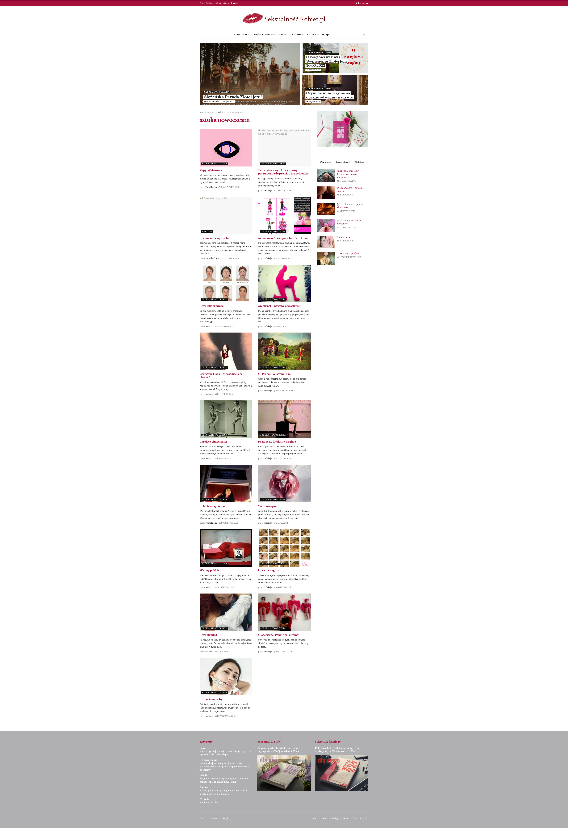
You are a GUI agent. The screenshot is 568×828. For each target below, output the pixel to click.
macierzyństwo (241, 766)
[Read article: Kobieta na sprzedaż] (226, 483)
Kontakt (234, 3)
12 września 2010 (226, 716)
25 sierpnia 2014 (284, 391)
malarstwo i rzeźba (237, 790)
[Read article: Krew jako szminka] (226, 283)
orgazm (210, 751)
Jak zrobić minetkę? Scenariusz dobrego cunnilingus (348, 174)
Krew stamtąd (208, 634)
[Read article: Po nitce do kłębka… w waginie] (284, 419)
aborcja (227, 766)
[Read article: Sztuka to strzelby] (226, 677)
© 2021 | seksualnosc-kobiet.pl (214, 818)
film (223, 790)
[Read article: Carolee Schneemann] (226, 419)
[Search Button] (364, 34)
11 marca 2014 (224, 458)
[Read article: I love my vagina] (284, 548)
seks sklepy (222, 754)
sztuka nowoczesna (216, 92)
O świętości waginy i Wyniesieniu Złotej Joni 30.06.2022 (326, 61)
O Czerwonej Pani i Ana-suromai (278, 634)
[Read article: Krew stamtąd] (226, 612)
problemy (205, 770)
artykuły (204, 778)
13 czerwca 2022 (313, 70)
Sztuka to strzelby (211, 699)
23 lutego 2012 (225, 587)
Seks (246, 34)
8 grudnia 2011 (283, 587)
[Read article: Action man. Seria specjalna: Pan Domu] (284, 215)
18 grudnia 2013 (284, 458)
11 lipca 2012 (281, 523)
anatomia (244, 778)
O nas (219, 3)
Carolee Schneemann (213, 441)
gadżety (246, 751)
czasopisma (215, 782)
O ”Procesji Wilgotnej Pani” (275, 373)
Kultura (296, 34)
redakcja (268, 190)
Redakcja (210, 3)
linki (233, 782)
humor (226, 794)
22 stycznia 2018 (229, 258)
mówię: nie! (230, 778)
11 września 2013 (229, 523)
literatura (214, 790)
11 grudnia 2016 (283, 258)
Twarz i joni (344, 237)
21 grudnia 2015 (225, 326)
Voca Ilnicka (214, 101)
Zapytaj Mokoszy (211, 170)
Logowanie (363, 3)
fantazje (220, 751)
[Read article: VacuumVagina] (284, 483)
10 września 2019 (229, 187)
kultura (204, 790)
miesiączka (206, 763)
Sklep (226, 3)
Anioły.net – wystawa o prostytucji (279, 305)
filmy (226, 782)
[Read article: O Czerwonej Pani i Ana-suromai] (284, 612)
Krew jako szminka (212, 305)
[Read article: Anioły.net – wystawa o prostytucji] (284, 283)
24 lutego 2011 (283, 652)
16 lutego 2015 (225, 394)
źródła (214, 802)
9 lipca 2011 (223, 652)
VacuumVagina (267, 506)
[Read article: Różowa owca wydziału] (226, 215)
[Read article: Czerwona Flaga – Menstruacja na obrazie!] (226, 351)
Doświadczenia (263, 34)
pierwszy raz (220, 763)
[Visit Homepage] (284, 18)
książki (203, 782)
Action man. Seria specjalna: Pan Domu (283, 238)
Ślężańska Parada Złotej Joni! (233, 97)
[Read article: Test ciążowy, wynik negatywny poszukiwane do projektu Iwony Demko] (284, 147)
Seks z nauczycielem (348, 253)
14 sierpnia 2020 (313, 101)
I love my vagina (268, 570)
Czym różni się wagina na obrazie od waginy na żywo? (329, 95)
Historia (311, 34)
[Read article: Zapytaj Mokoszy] (226, 147)
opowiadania (207, 754)
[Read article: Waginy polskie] (226, 548)
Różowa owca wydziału (214, 238)
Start (202, 3)
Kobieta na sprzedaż (212, 506)
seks (202, 751)
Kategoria (210, 112)
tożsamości (217, 778)
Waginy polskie (209, 570)
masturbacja (233, 751)
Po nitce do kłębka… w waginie (277, 441)
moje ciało (235, 763)
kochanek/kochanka (211, 766)
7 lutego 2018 (283, 190)
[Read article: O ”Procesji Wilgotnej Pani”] (284, 351)
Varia (345, 818)
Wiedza (282, 34)
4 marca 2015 (282, 326)
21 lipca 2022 (229, 101)
